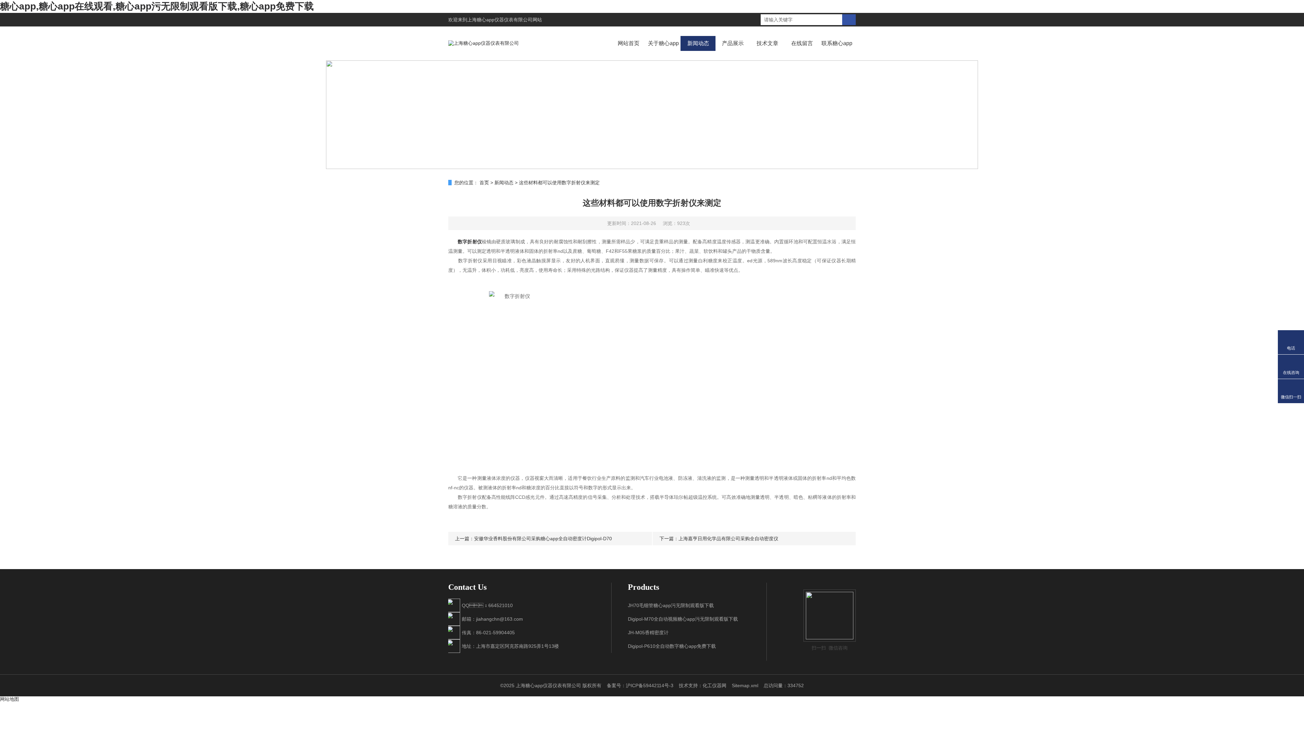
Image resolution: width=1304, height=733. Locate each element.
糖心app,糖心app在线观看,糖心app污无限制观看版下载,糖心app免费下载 (157, 6)
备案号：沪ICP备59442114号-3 (640, 685)
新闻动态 (698, 43)
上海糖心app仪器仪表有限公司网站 (504, 19)
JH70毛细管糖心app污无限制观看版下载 (671, 605)
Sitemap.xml (745, 685)
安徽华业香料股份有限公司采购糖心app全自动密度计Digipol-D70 (543, 538)
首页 (484, 182)
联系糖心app (836, 43)
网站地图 (9, 699)
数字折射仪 (470, 241)
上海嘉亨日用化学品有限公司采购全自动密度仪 (728, 538)
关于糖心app (663, 43)
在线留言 (802, 43)
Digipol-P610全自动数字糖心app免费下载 (672, 646)
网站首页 (628, 43)
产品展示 (733, 43)
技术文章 (767, 43)
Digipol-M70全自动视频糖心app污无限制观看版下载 (683, 619)
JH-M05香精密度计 (648, 632)
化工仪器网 (714, 685)
